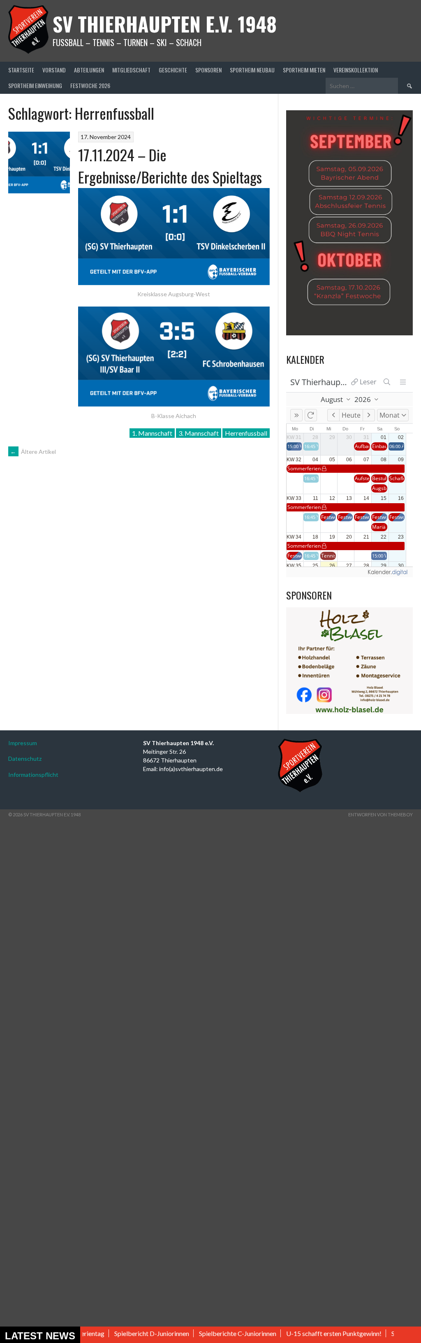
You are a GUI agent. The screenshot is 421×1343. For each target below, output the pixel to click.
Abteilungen (89, 69)
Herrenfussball (246, 433)
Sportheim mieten (304, 69)
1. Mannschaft (152, 433)
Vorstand (54, 69)
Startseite (21, 69)
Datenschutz (25, 758)
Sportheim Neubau (252, 69)
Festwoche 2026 (90, 85)
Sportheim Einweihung (35, 85)
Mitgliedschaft (131, 69)
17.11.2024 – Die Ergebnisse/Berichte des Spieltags (170, 166)
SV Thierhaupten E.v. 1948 (165, 23)
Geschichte (173, 69)
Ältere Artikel (33, 451)
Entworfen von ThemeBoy (380, 814)
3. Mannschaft (198, 433)
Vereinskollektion (355, 69)
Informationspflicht (33, 774)
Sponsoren (208, 69)
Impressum (22, 742)
